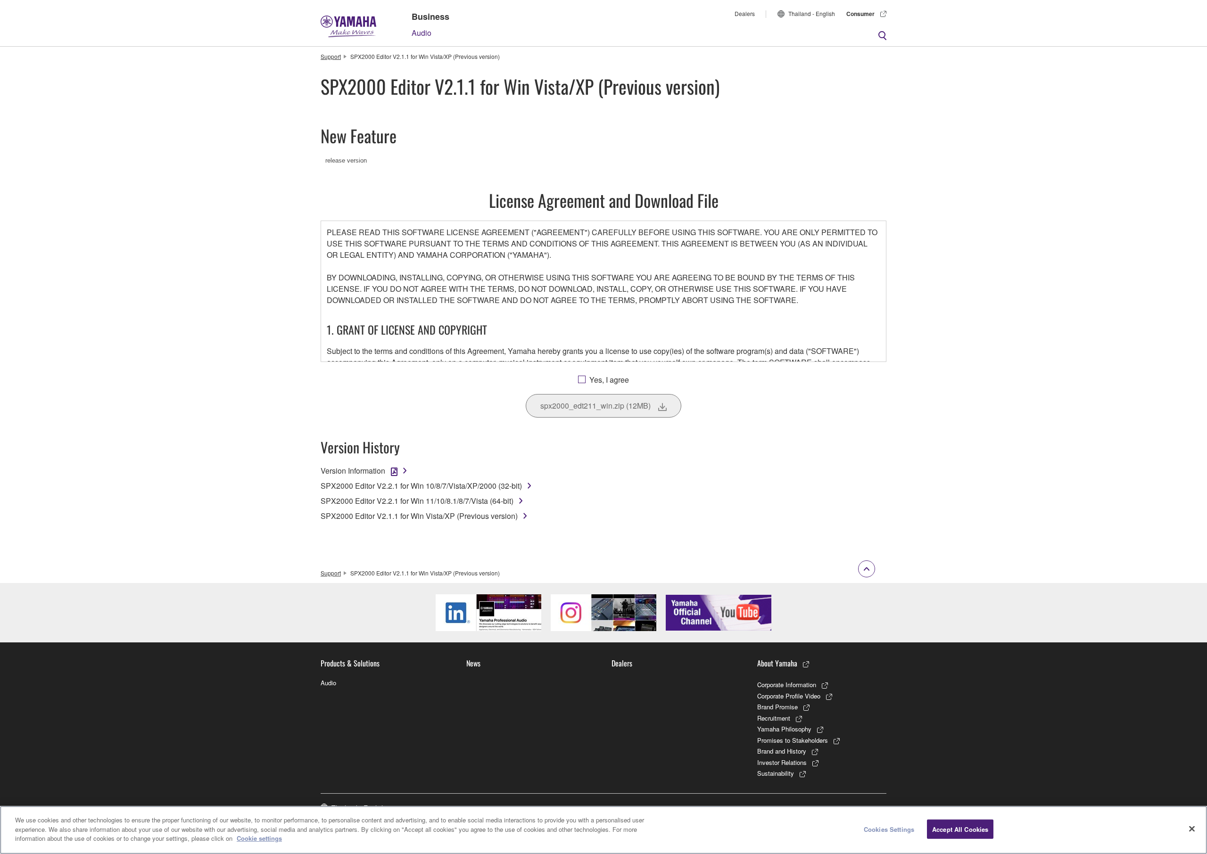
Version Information (353, 470)
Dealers (745, 13)
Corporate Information (786, 684)
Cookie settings (259, 838)
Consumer (860, 13)
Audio (421, 32)
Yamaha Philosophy (784, 728)
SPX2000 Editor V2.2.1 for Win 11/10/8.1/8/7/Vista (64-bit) (417, 500)
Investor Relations (782, 762)
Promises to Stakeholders (792, 740)
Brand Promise (777, 706)
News (473, 663)
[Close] (1192, 829)
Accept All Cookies (960, 829)
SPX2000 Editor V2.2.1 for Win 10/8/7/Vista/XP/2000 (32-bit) (421, 485)
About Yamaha (777, 663)
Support (331, 56)
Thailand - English (811, 13)
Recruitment (773, 718)
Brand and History (781, 751)
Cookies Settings (889, 829)
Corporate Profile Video (788, 695)
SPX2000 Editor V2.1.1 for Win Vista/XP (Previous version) (419, 515)
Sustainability (775, 773)
